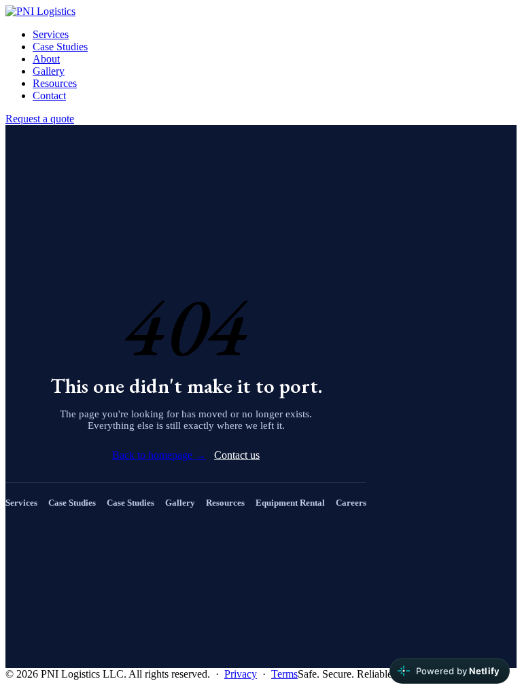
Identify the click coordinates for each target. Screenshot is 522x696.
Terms (284, 674)
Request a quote (39, 118)
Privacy (240, 674)
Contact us (237, 455)
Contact (49, 95)
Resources (55, 83)
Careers (351, 503)
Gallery (49, 71)
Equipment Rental (290, 503)
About (46, 59)
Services (51, 34)
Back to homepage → (159, 455)
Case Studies (60, 46)
